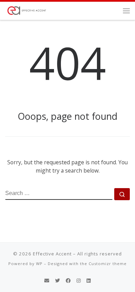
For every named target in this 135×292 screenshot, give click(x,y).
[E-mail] (46, 280)
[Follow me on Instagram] (78, 280)
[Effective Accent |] (26, 9)
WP (39, 263)
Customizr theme (108, 263)
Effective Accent (52, 254)
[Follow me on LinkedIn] (89, 280)
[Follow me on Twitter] (57, 280)
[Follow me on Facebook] (68, 280)
